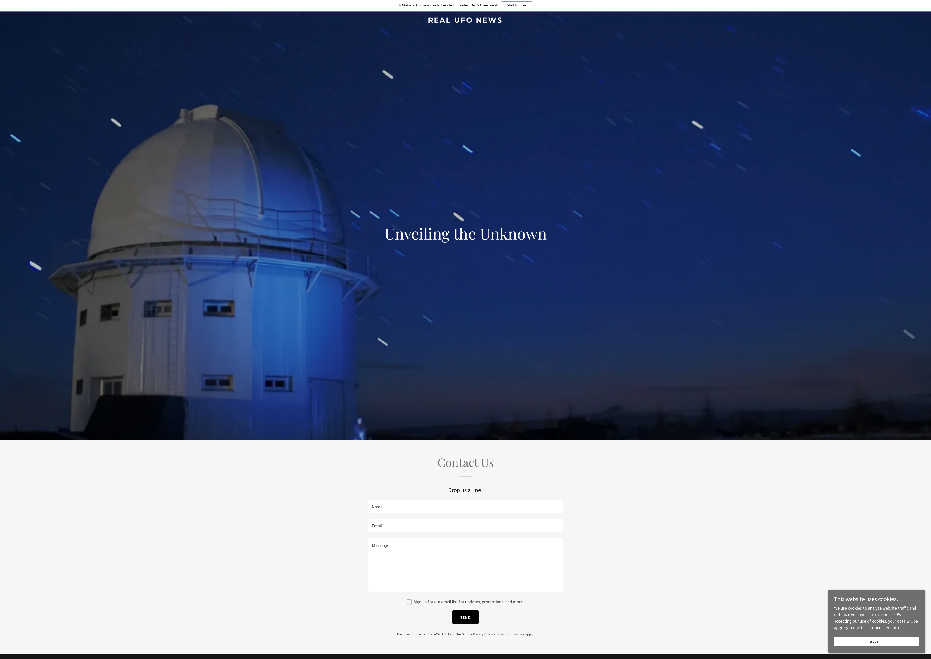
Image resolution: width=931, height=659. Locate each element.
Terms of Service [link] (512, 634)
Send (465, 617)
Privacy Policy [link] (483, 634)
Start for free (516, 5)
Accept (876, 641)
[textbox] (465, 506)
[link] (465, 21)
